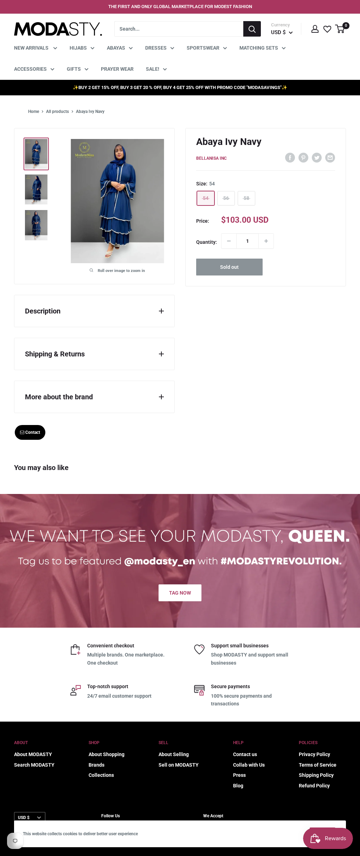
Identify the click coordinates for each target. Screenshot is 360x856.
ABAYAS (116, 48)
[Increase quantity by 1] (266, 241)
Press (239, 775)
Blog (238, 785)
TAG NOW (180, 593)
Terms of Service (317, 765)
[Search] (252, 29)
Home (33, 111)
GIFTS (74, 69)
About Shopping (106, 754)
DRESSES (156, 48)
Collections (101, 775)
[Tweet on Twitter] (317, 157)
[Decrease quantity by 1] (228, 241)
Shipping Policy (316, 775)
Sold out (229, 267)
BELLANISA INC (211, 158)
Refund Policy (314, 785)
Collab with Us (249, 765)
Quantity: (206, 242)
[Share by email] (330, 157)
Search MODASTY (34, 765)
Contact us (245, 754)
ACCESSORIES (30, 69)
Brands (96, 765)
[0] (340, 29)
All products (57, 111)
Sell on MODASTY (179, 765)
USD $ (24, 817)
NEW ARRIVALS (32, 48)
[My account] (315, 29)
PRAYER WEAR (117, 69)
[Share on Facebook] (290, 157)
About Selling (174, 754)
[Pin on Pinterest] (303, 157)
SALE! (152, 69)
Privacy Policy (314, 754)
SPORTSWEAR (203, 48)
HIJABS (78, 48)
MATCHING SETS (258, 48)
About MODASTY (33, 754)
